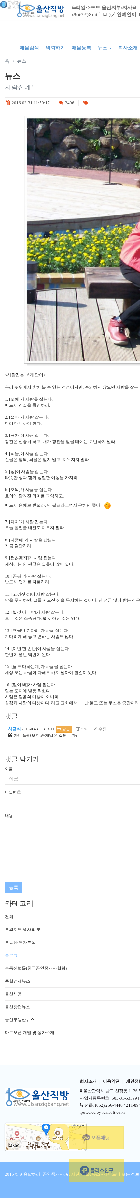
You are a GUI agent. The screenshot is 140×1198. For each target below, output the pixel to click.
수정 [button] (101, 729)
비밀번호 (13, 792)
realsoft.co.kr (113, 1112)
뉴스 (102, 47)
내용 (9, 815)
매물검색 (29, 47)
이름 (9, 768)
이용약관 (111, 1081)
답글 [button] (65, 729)
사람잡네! (19, 87)
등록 (13, 887)
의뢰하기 (55, 47)
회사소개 (88, 1081)
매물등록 (81, 47)
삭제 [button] (84, 729)
